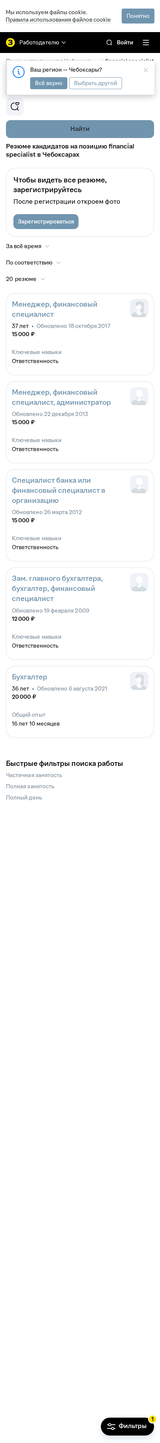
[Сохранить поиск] (15, 107)
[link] (109, 43)
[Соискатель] (139, 396)
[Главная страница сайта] (10, 42)
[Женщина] (139, 308)
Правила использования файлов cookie (58, 19)
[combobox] (33, 262)
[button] (46, 221)
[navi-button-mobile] (146, 42)
